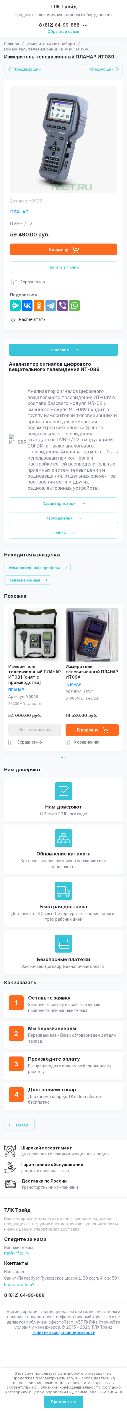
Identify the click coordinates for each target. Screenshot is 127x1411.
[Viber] (62, 305)
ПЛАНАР (19, 212)
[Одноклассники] (39, 305)
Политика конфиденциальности (63, 1332)
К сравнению (32, 282)
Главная (11, 44)
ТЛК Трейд (63, 6)
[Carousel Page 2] (65, 757)
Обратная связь (63, 31)
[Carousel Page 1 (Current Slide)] (62, 757)
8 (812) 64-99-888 (59, 25)
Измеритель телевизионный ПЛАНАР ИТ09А (92, 672)
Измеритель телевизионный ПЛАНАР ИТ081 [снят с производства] (34, 674)
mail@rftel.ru (16, 1253)
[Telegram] (50, 305)
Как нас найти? (19, 1284)
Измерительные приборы (51, 44)
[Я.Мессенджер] (15, 305)
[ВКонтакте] (27, 305)
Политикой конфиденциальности (69, 1387)
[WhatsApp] (74, 305)
